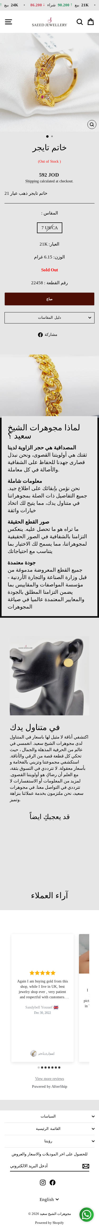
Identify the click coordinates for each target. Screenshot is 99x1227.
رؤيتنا (48, 1141)
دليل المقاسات (49, 318)
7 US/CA (49, 227)
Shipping (32, 181)
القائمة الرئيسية (48, 1129)
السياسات (48, 1116)
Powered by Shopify (49, 1223)
